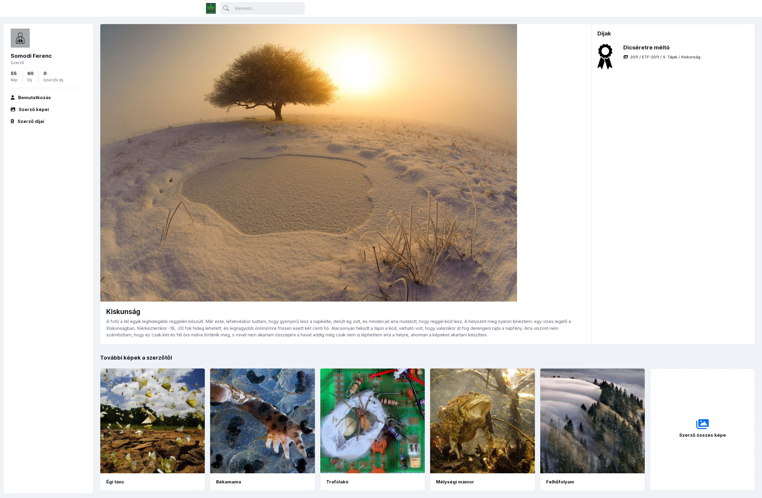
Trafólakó (337, 482)
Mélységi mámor (455, 482)
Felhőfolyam (560, 482)
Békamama (228, 482)
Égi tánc (115, 482)
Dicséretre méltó (646, 47)
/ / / (665, 56)
